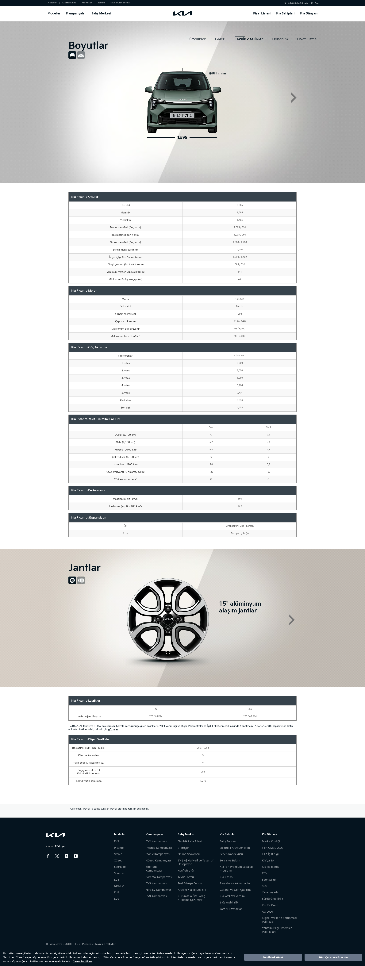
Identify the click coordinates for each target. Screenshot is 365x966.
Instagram (66, 856)
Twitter (57, 856)
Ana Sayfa (56, 944)
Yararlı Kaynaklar (231, 909)
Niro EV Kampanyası (159, 889)
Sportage (120, 866)
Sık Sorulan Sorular (120, 3)
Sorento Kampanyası (159, 877)
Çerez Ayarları (271, 892)
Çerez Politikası (82, 961)
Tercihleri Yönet (273, 957)
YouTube (76, 856)
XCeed (118, 860)
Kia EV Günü (270, 905)
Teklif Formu (186, 877)
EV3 (116, 879)
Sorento (119, 873)
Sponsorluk (269, 879)
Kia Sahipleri (285, 13)
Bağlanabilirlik (229, 902)
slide (72, 55)
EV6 (116, 892)
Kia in (55, 846)
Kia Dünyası (308, 13)
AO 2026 (267, 911)
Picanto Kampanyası (159, 847)
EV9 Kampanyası (156, 896)
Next (294, 97)
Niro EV (119, 886)
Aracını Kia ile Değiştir (192, 889)
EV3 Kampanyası (156, 883)
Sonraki (292, 619)
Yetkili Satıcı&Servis (298, 3)
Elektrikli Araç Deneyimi (235, 847)
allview (81, 55)
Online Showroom (189, 854)
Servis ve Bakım (230, 860)
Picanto (119, 847)
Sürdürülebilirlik (272, 898)
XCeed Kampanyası (158, 860)
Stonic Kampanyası (158, 854)
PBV (264, 873)
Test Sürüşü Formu (190, 883)
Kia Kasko (226, 877)
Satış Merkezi (101, 13)
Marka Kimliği (271, 841)
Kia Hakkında (69, 3)
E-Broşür (183, 847)
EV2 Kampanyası (156, 841)
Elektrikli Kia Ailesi (190, 841)
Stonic (118, 854)
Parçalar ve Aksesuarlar (235, 883)
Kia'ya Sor (87, 3)
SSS (264, 886)
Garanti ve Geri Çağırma (235, 889)
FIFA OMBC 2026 (272, 847)
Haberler (52, 3)
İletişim (101, 3)
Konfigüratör (186, 870)
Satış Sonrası (228, 841)
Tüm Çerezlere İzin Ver (333, 957)
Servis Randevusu (231, 854)
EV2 (116, 841)
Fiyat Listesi (262, 13)
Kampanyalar (76, 13)
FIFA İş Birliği (270, 854)
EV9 (116, 898)
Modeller (54, 13)
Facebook (48, 856)
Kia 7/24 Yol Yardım (232, 896)
